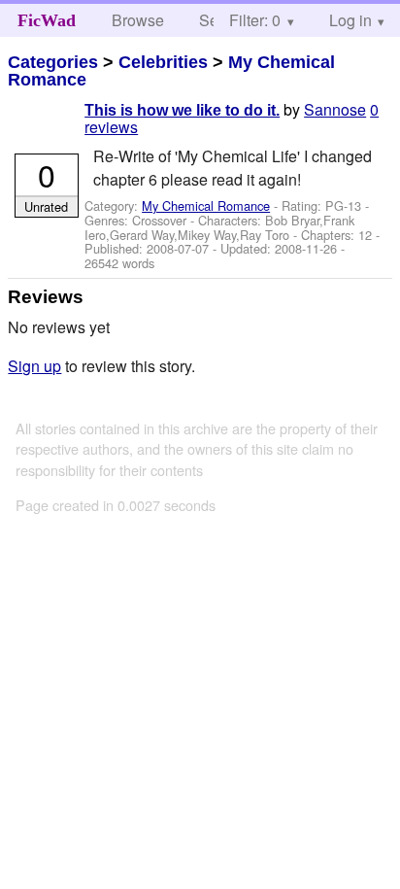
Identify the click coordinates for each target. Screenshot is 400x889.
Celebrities (163, 62)
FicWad (46, 20)
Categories (53, 62)
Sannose (335, 109)
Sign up (34, 366)
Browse (138, 20)
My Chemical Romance (206, 205)
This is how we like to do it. (182, 110)
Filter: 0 (255, 20)
